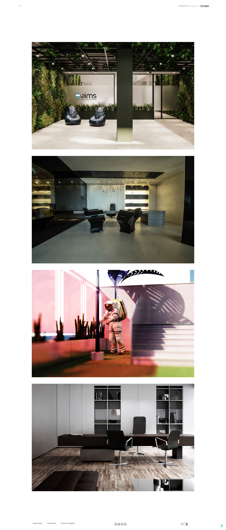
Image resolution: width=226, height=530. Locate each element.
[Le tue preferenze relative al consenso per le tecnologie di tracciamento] (222, 526)
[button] (20, 6)
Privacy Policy (37, 523)
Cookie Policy (51, 523)
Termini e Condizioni (68, 523)
